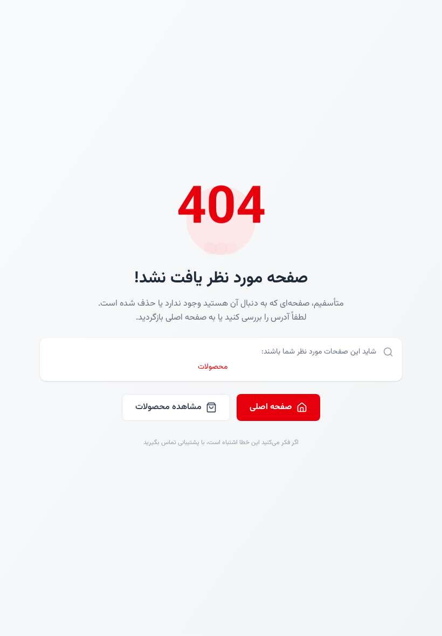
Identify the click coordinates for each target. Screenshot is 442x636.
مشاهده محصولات (168, 407)
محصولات (212, 367)
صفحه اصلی (271, 407)
